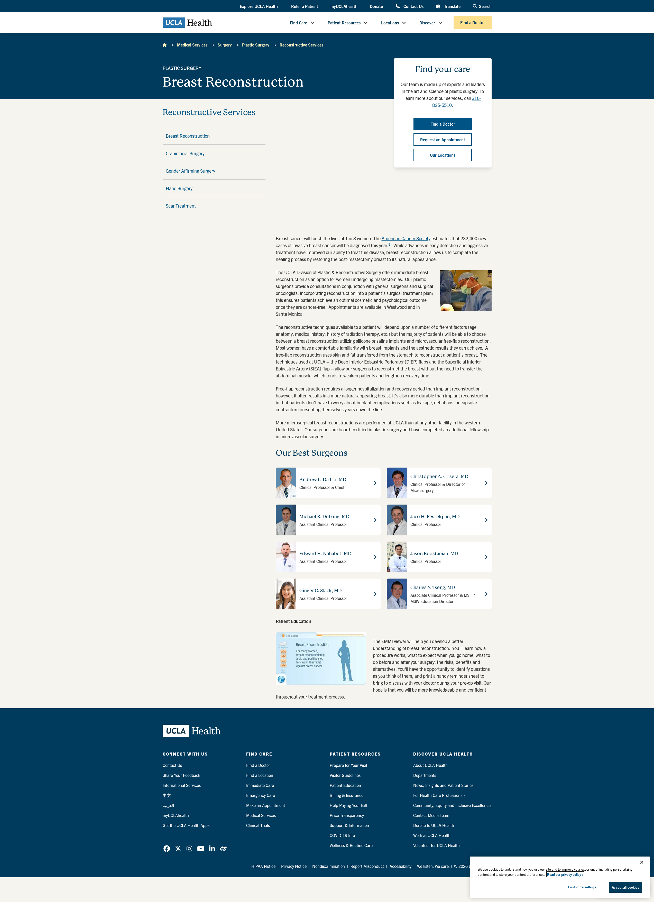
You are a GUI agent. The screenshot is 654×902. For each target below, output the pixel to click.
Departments (424, 775)
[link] (167, 848)
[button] (259, 6)
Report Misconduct (367, 866)
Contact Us (413, 6)
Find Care (298, 22)
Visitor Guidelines (345, 775)
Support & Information (349, 825)
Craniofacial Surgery (185, 153)
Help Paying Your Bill (348, 805)
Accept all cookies (625, 887)
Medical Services (192, 44)
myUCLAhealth (343, 6)
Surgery (225, 44)
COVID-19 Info (342, 835)
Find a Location (259, 775)
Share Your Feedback (181, 775)
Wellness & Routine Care (351, 845)
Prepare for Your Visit (348, 765)
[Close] (641, 862)
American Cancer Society (406, 238)
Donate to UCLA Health (433, 825)
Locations (390, 22)
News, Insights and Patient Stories (443, 785)
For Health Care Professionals (439, 795)
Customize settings (582, 887)
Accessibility (400, 866)
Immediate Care (260, 785)
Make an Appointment (265, 805)
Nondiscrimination (328, 866)
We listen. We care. (433, 866)
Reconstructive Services (301, 44)
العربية (168, 805)
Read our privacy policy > (565, 874)
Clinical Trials (258, 825)
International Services (182, 785)
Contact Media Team (431, 815)
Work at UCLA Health (431, 835)
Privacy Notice (294, 866)
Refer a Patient (304, 6)
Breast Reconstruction (188, 136)
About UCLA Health (430, 765)
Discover (427, 22)
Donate (376, 6)
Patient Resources (344, 22)
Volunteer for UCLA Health (436, 845)
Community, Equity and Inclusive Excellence (452, 805)
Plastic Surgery (255, 44)
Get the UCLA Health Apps (186, 825)
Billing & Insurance (346, 795)
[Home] (165, 45)
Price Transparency (347, 815)
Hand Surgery (179, 188)
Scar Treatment (181, 206)
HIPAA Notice (263, 866)
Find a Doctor (472, 22)
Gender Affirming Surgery (190, 171)
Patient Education (345, 785)
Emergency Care (260, 795)
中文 (167, 795)
